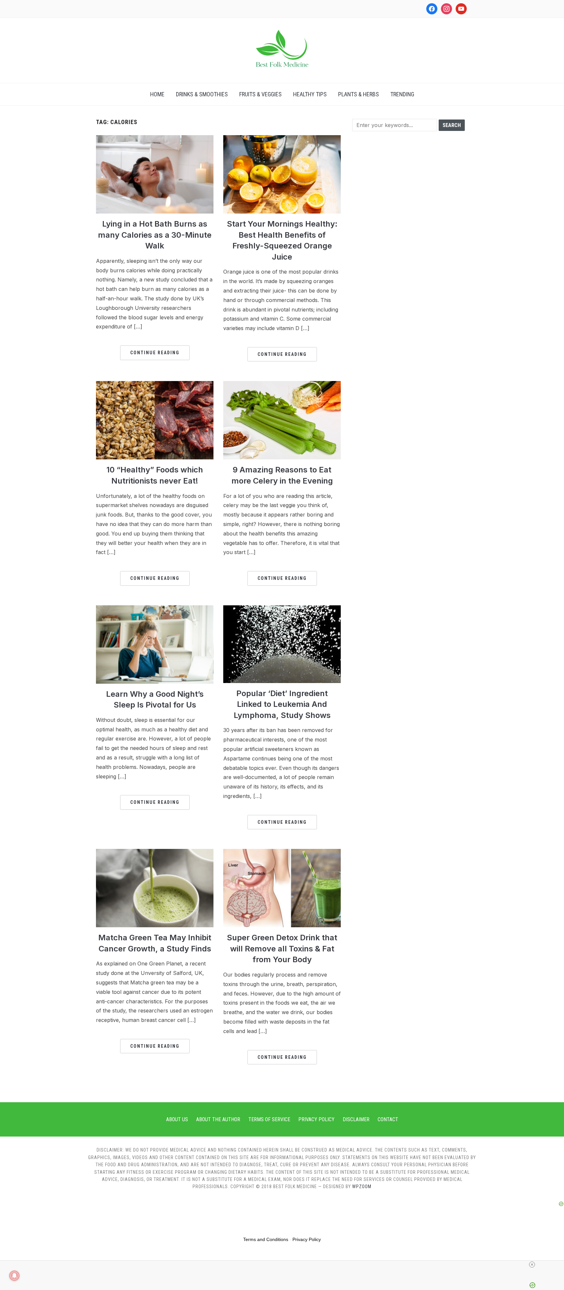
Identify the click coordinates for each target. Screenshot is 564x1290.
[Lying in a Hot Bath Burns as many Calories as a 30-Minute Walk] (154, 139)
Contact (388, 1119)
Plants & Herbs (358, 94)
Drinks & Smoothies (202, 94)
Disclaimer (356, 1119)
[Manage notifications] (14, 1275)
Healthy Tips (310, 94)
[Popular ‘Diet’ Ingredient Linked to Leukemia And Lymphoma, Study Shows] (282, 609)
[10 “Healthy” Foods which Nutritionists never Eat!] (154, 385)
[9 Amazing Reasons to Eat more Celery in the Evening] (282, 385)
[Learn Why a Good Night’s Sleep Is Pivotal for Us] (154, 609)
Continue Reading (155, 352)
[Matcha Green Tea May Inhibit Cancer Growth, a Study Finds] (154, 853)
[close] (532, 1264)
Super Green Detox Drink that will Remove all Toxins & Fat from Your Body (282, 948)
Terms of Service (269, 1119)
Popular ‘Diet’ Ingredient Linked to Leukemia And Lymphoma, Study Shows (282, 704)
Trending (402, 94)
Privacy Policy (316, 1119)
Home (157, 94)
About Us (177, 1119)
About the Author (218, 1119)
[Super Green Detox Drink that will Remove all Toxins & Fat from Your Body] (282, 853)
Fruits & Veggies (260, 94)
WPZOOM (361, 1186)
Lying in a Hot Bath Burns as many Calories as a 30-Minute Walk (155, 234)
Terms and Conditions (265, 1239)
